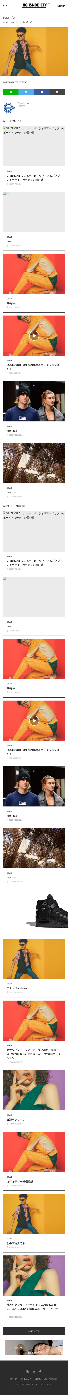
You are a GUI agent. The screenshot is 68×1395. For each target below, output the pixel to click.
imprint (14, 1379)
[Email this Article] (57, 92)
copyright (50, 1379)
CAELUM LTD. (41, 1384)
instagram (34, 1371)
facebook (27, 1371)
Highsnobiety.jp (35, 5)
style (12, 22)
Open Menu (5, 5)
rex (7, 22)
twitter (40, 1371)
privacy (26, 1379)
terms (37, 1379)
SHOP (61, 6)
